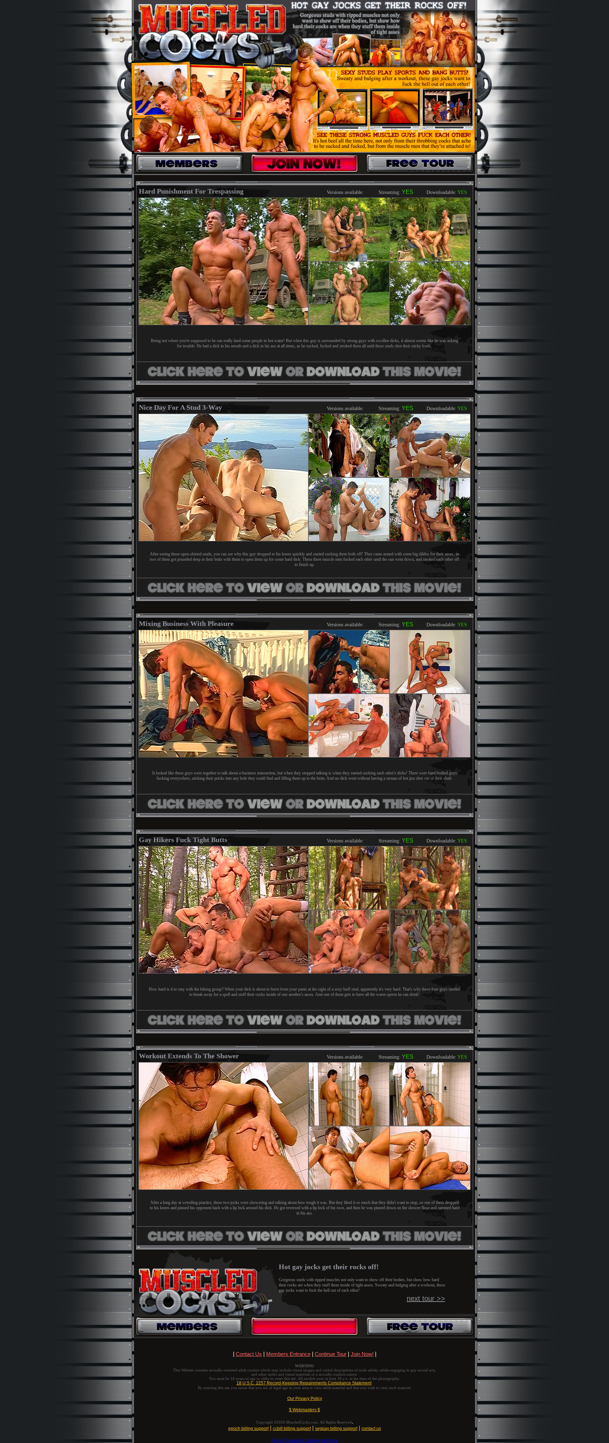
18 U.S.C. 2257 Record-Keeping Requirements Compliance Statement (303, 1383)
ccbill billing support (292, 1428)
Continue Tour (330, 1354)
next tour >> (426, 1298)
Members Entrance (288, 1354)
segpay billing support (336, 1428)
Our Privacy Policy (304, 1398)
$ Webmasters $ (304, 1409)
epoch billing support (248, 1428)
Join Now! (362, 1354)
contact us (371, 1428)
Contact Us (249, 1354)
